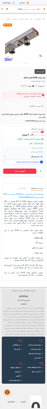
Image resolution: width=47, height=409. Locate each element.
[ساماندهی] (11, 402)
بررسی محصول (37, 188)
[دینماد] (23, 402)
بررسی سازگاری (35, 106)
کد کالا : (43, 81)
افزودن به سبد (20, 171)
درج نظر (39, 71)
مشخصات (22, 188)
